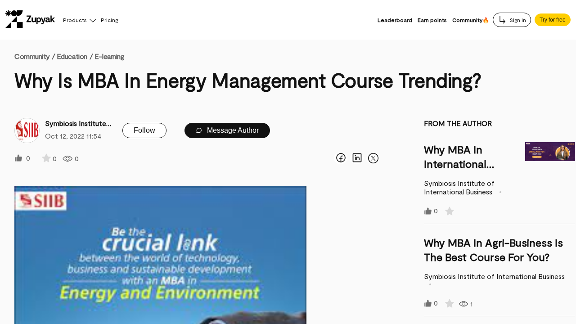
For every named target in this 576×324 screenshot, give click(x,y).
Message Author (232, 130)
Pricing (109, 20)
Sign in (517, 20)
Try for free (553, 20)
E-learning (109, 56)
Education (72, 56)
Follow (144, 130)
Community (34, 56)
